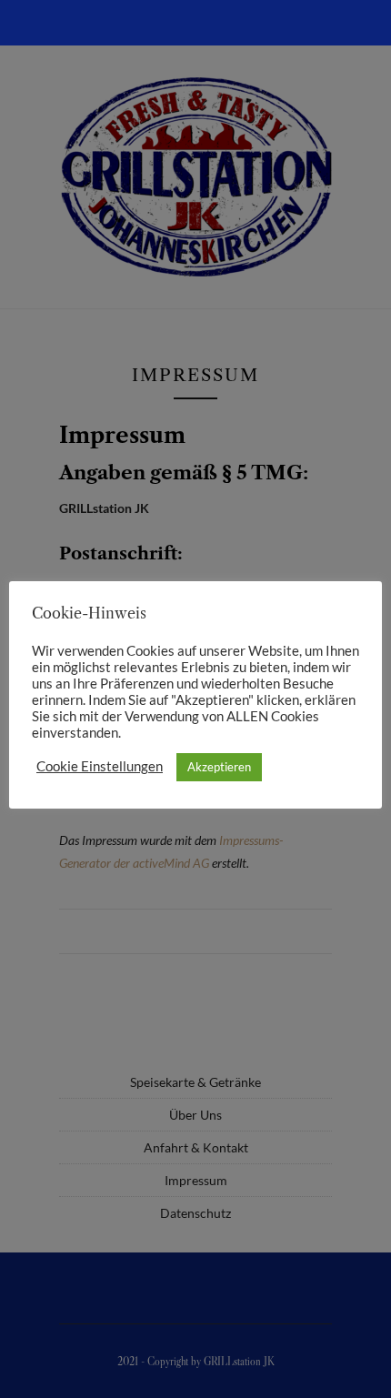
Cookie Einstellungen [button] (99, 766)
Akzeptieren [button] (219, 766)
